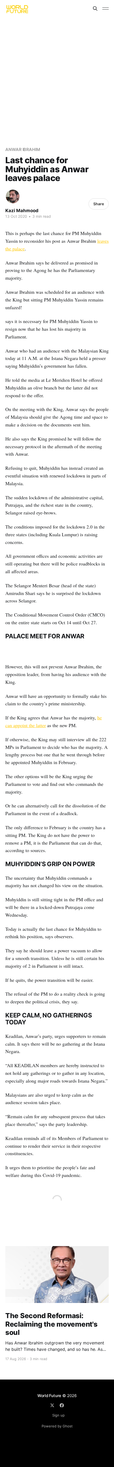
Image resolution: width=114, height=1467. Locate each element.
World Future (49, 1395)
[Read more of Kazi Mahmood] (12, 196)
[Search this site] (95, 8)
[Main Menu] (105, 8)
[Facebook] (62, 1405)
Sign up (58, 1415)
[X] (52, 1405)
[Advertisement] (57, 77)
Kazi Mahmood (21, 210)
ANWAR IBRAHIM (22, 149)
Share (98, 204)
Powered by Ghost (57, 1426)
